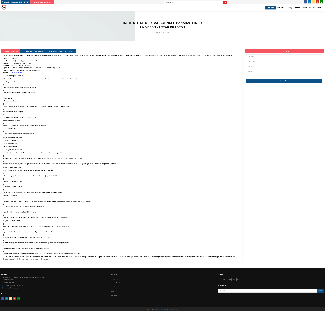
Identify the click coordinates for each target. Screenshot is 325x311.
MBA (234, 279)
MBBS (224, 279)
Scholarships (40, 51)
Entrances (281, 7)
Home (156, 32)
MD (219, 279)
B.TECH (229, 279)
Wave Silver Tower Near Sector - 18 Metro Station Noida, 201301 (23, 277)
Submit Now (284, 81)
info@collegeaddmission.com (43, 2)
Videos (298, 7)
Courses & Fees (27, 51)
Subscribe (320, 290)
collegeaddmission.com (11, 288)
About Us (307, 7)
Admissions (52, 51)
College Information (11, 51)
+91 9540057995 (23, 2)
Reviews (71, 51)
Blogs (290, 7)
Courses (270, 7)
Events (112, 291)
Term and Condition (116, 283)
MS (238, 279)
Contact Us (317, 7)
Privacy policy (114, 279)
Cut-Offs (62, 51)
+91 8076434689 (9, 280)
